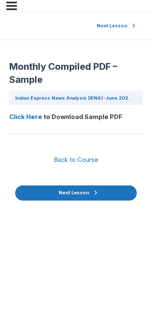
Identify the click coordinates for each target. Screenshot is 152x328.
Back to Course (76, 160)
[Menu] (11, 6)
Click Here (25, 117)
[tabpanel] (76, 117)
